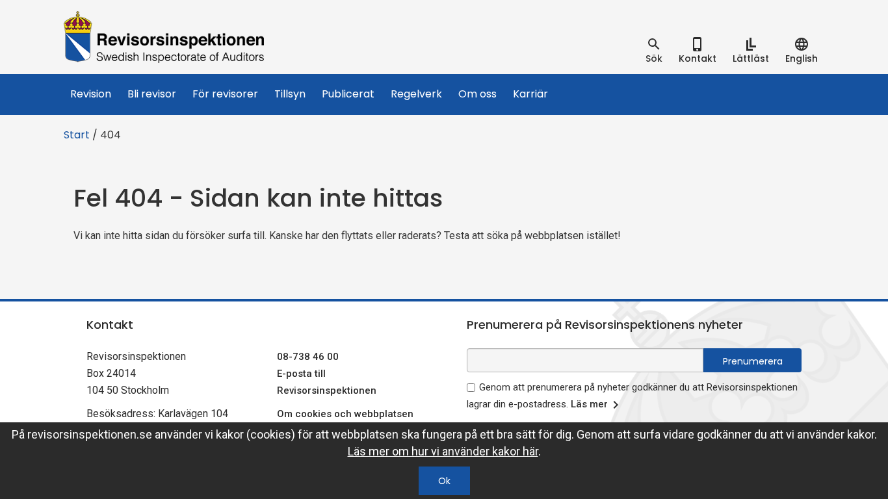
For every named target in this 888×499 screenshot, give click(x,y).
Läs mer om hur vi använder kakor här (443, 451)
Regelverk (416, 93)
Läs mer (589, 404)
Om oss (477, 93)
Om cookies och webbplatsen (345, 414)
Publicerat (348, 93)
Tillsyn (290, 93)
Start (77, 134)
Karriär (530, 93)
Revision (90, 93)
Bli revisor (151, 93)
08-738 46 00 (308, 357)
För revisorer (225, 93)
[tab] (654, 50)
